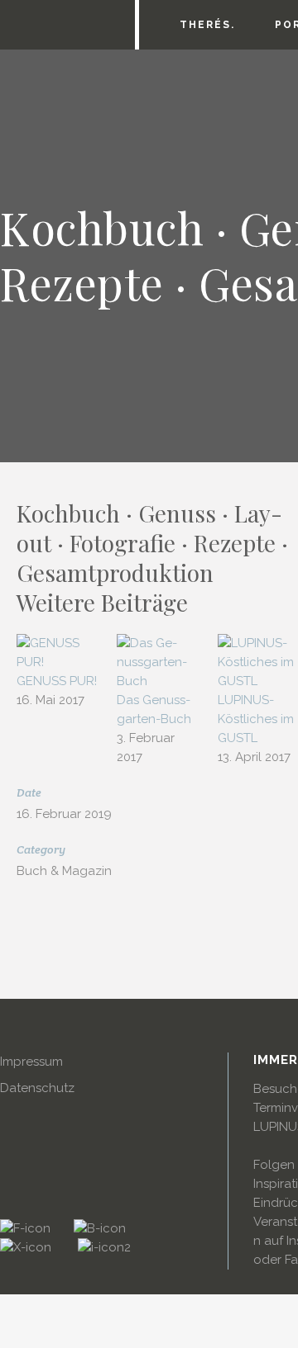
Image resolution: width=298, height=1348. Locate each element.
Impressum (31, 1061)
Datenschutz (37, 1088)
